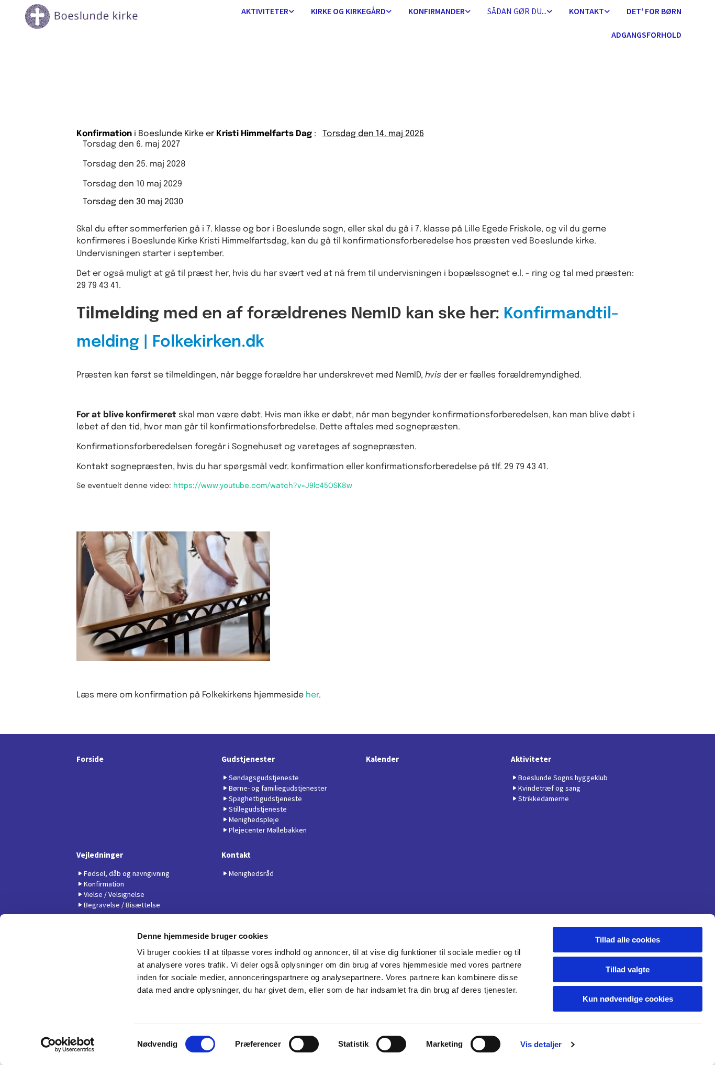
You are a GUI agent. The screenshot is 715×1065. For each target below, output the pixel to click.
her (312, 695)
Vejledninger (99, 855)
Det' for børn (654, 11)
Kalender (382, 759)
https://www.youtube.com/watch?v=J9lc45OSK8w (262, 486)
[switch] (304, 1044)
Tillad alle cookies (627, 939)
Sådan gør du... (516, 11)
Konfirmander (436, 11)
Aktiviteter (264, 11)
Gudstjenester (248, 759)
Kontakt (586, 11)
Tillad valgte (628, 969)
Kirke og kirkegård (348, 11)
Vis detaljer (541, 1044)
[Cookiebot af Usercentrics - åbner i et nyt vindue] (68, 1044)
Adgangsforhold (646, 34)
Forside (90, 759)
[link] (268, 12)
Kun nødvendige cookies (628, 998)
